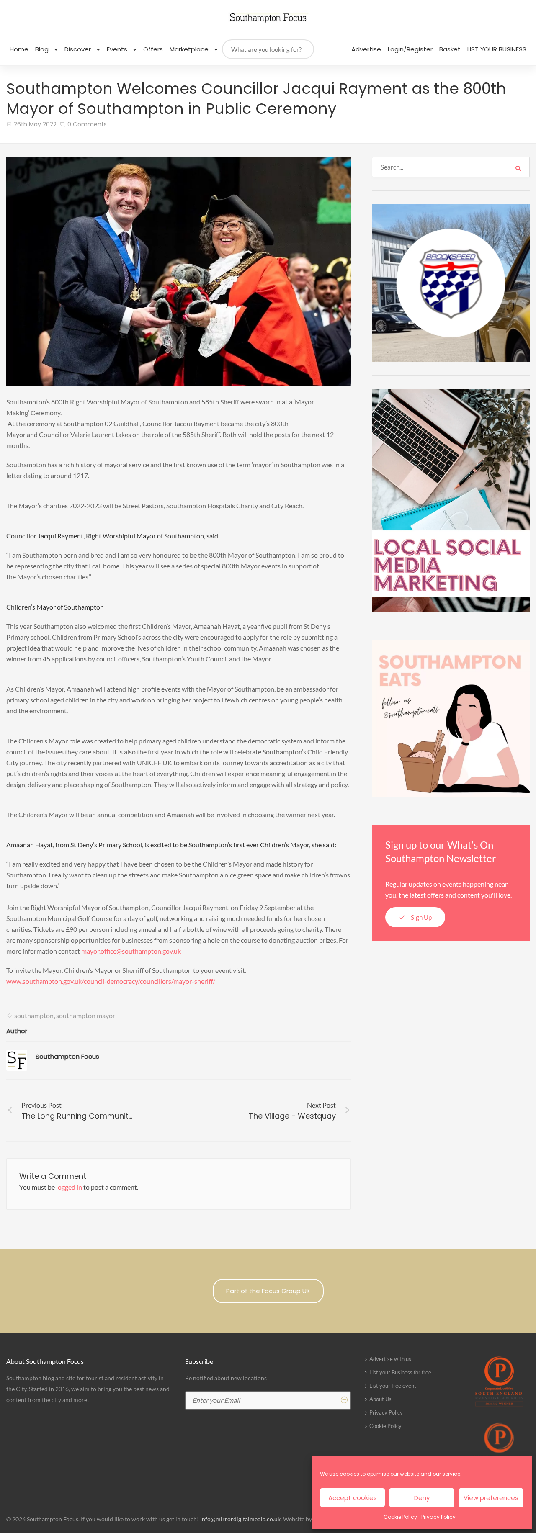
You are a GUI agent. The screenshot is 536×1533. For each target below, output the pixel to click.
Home (19, 49)
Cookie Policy (400, 1516)
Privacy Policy (438, 1516)
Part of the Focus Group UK (268, 1290)
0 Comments (87, 124)
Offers (153, 49)
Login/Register (410, 49)
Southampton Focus (67, 1056)
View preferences (491, 1497)
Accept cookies (352, 1497)
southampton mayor (85, 1015)
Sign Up (421, 917)
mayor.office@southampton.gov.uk (131, 951)
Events (118, 49)
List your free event (392, 1385)
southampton (34, 1015)
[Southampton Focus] (268, 18)
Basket (450, 49)
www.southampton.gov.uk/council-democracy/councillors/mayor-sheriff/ (110, 981)
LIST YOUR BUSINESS (496, 49)
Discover (78, 49)
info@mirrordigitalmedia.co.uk (240, 1519)
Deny (422, 1497)
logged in (69, 1187)
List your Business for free (400, 1372)
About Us (380, 1399)
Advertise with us (390, 1359)
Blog (42, 49)
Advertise (366, 49)
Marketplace (190, 49)
